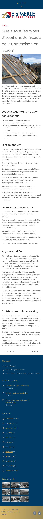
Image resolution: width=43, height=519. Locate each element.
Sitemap (4, 514)
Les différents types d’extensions (17, 386)
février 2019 (10, 466)
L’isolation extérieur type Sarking (17, 393)
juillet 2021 (9, 437)
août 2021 (9, 433)
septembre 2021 (11, 428)
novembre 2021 (11, 419)
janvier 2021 (10, 461)
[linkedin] (40, 513)
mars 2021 (9, 452)
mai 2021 (9, 442)
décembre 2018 (11, 471)
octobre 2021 (10, 423)
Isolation (5, 25)
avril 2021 (9, 447)
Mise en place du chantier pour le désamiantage (17, 401)
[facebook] (35, 513)
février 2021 (10, 456)
